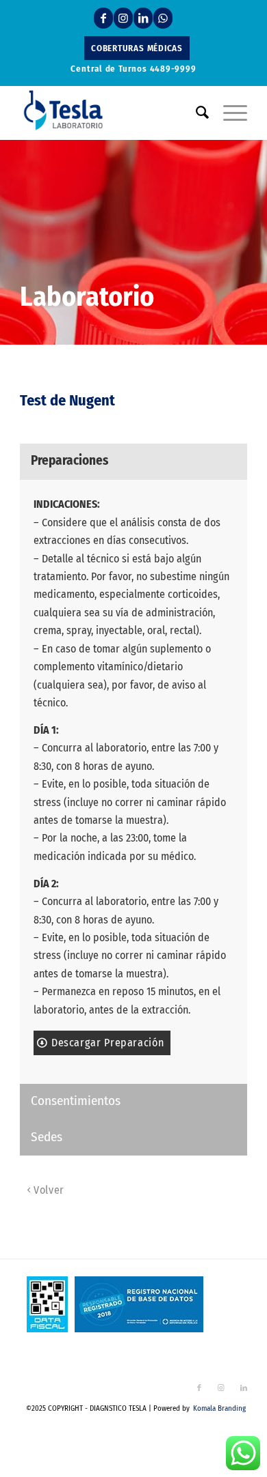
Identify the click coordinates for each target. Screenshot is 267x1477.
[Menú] (228, 112)
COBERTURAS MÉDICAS (137, 48)
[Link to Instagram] (123, 18)
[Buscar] (195, 112)
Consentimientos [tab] (75, 1100)
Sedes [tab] (46, 1137)
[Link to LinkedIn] (143, 18)
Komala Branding (219, 1408)
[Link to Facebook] (103, 18)
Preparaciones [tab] (69, 460)
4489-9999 (173, 68)
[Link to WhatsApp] (163, 18)
